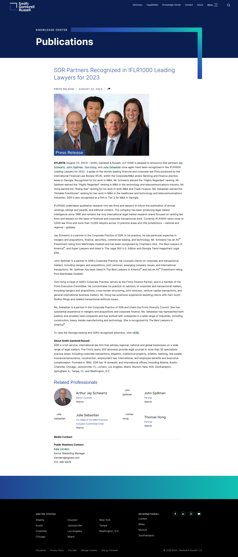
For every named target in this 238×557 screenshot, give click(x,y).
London (142, 518)
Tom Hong (90, 167)
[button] (108, 89)
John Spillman (74, 167)
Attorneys (137, 5)
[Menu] (216, 5)
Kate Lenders (61, 449)
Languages (222, 5)
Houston (72, 519)
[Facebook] (175, 514)
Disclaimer (41, 550)
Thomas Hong (155, 417)
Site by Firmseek (109, 550)
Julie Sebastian (112, 167)
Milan (141, 524)
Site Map (72, 550)
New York (104, 519)
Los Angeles (75, 531)
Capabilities (152, 5)
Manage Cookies (89, 550)
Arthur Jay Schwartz (91, 393)
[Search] (228, 5)
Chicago (40, 536)
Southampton (146, 535)
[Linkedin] (183, 514)
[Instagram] (191, 514)
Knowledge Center (171, 5)
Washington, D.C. (109, 531)
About (200, 5)
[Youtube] (199, 514)
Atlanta (80, 401)
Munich (142, 529)
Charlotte (41, 531)
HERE (136, 332)
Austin (39, 525)
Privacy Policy (57, 550)
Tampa (103, 525)
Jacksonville (75, 525)
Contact (189, 5)
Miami (71, 536)
